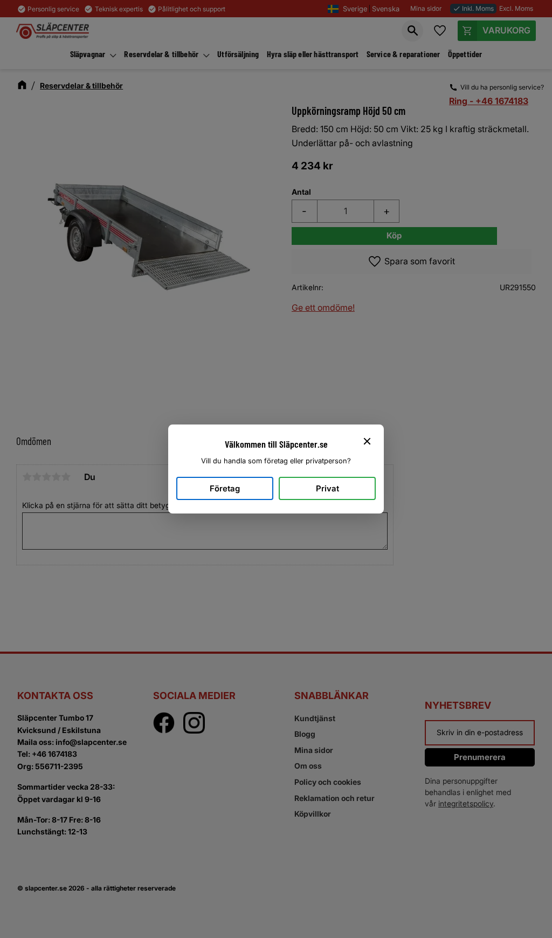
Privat (327, 488)
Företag (225, 488)
